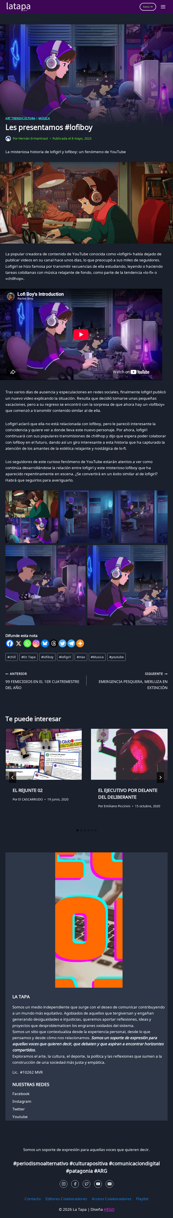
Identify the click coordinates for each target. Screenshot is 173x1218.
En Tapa (28, 657)
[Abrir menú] (163, 7)
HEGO (109, 1209)
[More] (80, 643)
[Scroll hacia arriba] (11, 1211)
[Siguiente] (160, 777)
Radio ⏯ (148, 6)
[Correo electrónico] (109, 1184)
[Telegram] (71, 643)
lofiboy (47, 657)
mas (81, 657)
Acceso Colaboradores (111, 1198)
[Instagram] (36, 643)
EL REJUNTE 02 (28, 790)
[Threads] (54, 643)
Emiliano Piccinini (117, 806)
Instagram (21, 1101)
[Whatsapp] (27, 643)
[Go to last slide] (12, 777)
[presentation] (43, 754)
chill (11, 657)
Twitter (18, 1109)
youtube (116, 657)
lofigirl (65, 657)
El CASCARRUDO (30, 799)
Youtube (20, 1116)
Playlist (142, 1198)
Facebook (21, 1093)
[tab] (77, 830)
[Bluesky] (45, 643)
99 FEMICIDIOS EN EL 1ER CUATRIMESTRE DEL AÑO (42, 680)
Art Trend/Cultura (20, 118)
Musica (97, 657)
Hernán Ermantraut (33, 138)
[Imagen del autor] (8, 138)
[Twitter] (62, 643)
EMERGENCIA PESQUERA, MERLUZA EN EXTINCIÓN (133, 680)
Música (44, 118)
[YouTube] (98, 1184)
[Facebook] (10, 643)
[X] (19, 643)
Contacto (33, 1198)
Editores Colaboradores (66, 1198)
